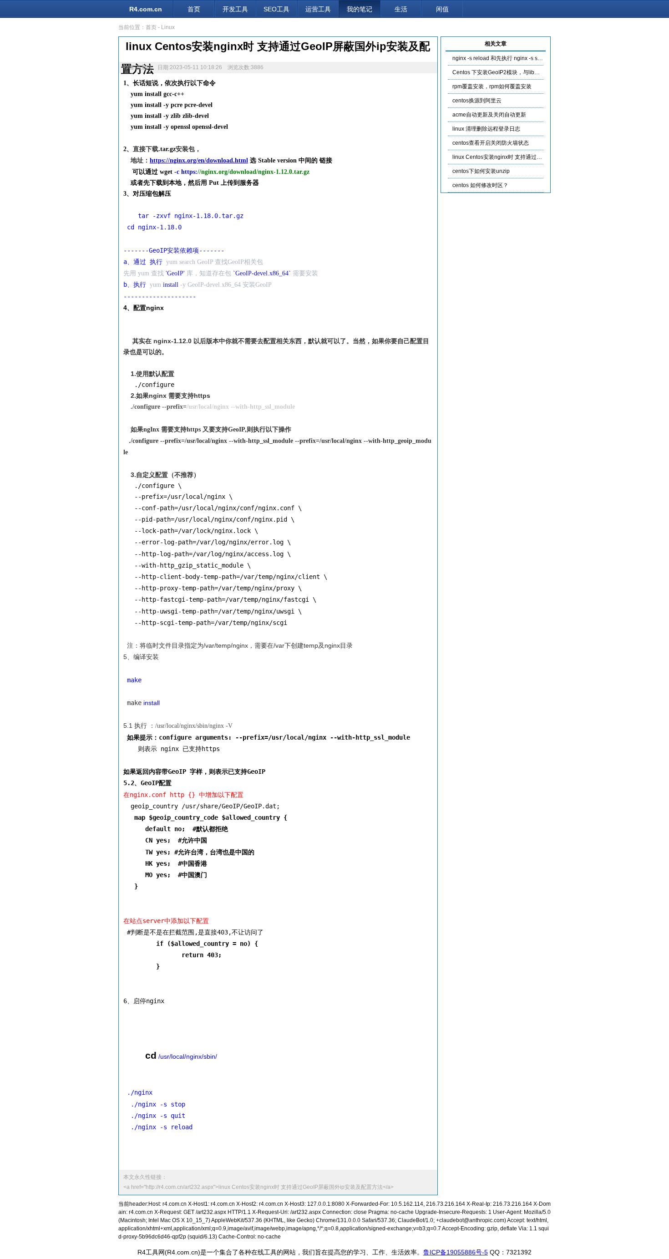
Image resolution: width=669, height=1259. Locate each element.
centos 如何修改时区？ (480, 185)
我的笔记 (359, 9)
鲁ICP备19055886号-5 (455, 1252)
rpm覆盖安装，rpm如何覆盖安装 (492, 86)
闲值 (442, 9)
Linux (168, 27)
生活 (401, 9)
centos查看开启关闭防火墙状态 (490, 143)
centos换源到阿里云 (477, 100)
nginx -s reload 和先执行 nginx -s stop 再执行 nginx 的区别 (524, 58)
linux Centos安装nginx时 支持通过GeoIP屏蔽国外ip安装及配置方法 (534, 157)
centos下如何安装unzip (481, 171)
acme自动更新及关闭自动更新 (489, 115)
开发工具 (235, 9)
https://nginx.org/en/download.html (199, 160)
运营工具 (318, 9)
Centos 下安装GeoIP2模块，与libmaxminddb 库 (511, 72)
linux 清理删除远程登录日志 (486, 129)
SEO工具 (276, 9)
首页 (194, 9)
